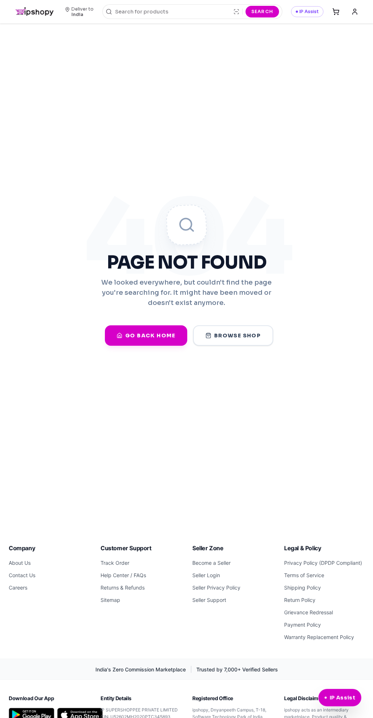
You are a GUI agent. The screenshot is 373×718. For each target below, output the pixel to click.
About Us (20, 563)
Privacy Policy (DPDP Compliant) (323, 563)
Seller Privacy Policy (216, 587)
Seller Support (209, 600)
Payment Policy (302, 625)
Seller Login (206, 575)
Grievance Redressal (308, 612)
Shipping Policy (302, 587)
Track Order (115, 563)
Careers (18, 587)
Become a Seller (211, 563)
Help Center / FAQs (123, 575)
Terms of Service (304, 575)
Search (262, 11)
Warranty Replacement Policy (319, 637)
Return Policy (299, 600)
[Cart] (335, 11)
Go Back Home (150, 335)
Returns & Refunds (123, 587)
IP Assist (309, 11)
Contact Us (22, 575)
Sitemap (110, 600)
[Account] (354, 11)
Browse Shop (237, 335)
